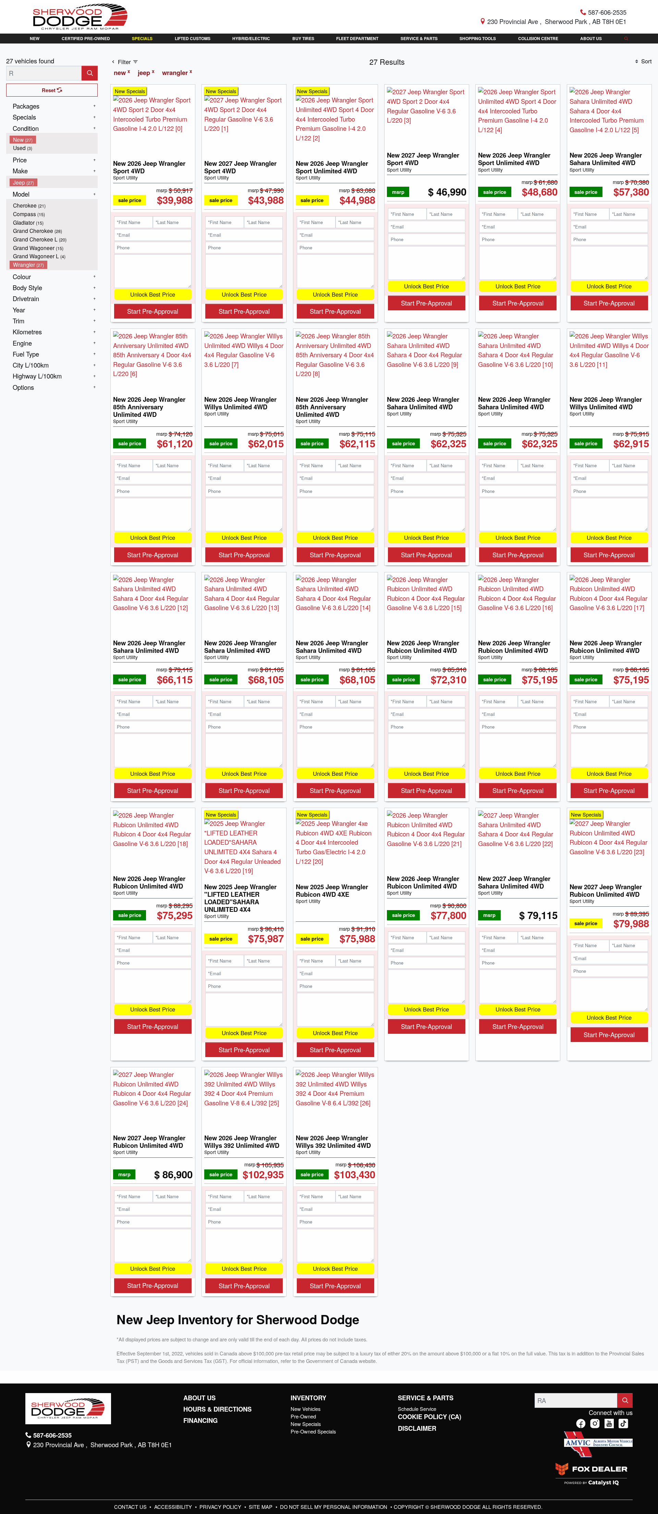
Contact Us (131, 1506)
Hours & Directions (217, 1409)
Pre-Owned (303, 1416)
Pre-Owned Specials (313, 1431)
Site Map (261, 1506)
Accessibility (173, 1506)
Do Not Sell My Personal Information (334, 1506)
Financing (200, 1420)
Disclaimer (417, 1428)
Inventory (308, 1397)
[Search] (90, 73)
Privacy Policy (221, 1506)
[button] (34, 39)
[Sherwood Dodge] (80, 15)
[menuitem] (54, 139)
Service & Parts (425, 1397)
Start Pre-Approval (152, 311)
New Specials (306, 1423)
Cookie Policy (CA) (429, 1416)
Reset (49, 90)
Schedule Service (417, 1408)
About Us (199, 1397)
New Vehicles (305, 1408)
